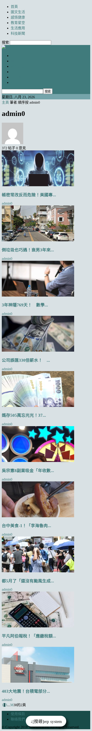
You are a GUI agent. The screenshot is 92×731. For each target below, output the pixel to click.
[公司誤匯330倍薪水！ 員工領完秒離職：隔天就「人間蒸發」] (38, 350)
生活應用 (18, 28)
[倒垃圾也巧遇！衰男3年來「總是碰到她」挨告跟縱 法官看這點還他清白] (38, 240)
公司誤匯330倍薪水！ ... (26, 360)
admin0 (7, 203)
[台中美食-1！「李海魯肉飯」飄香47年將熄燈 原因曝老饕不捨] (38, 516)
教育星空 (18, 23)
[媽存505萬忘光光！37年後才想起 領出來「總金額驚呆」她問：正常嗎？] (38, 406)
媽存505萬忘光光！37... (24, 415)
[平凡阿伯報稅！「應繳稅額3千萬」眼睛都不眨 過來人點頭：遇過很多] (38, 626)
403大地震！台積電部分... (26, 691)
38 (11, 705)
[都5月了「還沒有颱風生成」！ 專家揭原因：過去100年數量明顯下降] (38, 571)
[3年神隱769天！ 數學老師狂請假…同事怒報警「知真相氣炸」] (38, 295)
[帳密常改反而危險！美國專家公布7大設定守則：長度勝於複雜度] (38, 185)
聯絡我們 (18, 719)
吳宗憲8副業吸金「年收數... (28, 470)
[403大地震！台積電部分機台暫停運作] (38, 681)
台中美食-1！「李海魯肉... (26, 525)
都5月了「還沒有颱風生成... (28, 581)
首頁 (14, 7)
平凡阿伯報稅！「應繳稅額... (29, 636)
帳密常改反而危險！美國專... (29, 194)
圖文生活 (18, 12)
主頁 (5, 102)
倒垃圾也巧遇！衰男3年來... (28, 250)
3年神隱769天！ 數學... (25, 305)
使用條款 (18, 714)
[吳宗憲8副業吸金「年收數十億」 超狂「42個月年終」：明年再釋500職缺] (38, 461)
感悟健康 (18, 17)
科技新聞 (18, 33)
